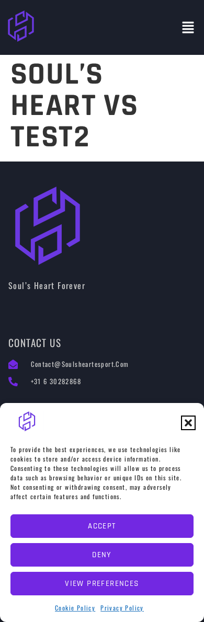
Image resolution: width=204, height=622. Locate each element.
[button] (188, 423)
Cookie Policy (75, 607)
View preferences (102, 584)
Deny (102, 555)
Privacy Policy (122, 607)
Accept (102, 526)
